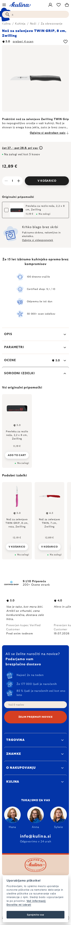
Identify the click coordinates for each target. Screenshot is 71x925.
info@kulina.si (35, 836)
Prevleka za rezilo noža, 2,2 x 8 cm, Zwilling (45, 208)
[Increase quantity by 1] (19, 181)
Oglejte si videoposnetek (37, 240)
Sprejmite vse (35, 914)
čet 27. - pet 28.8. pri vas (20, 148)
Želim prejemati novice (35, 717)
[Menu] (4, 4)
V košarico (47, 180)
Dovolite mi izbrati (19, 904)
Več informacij (36, 900)
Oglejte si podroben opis (47, 133)
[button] (17, 546)
